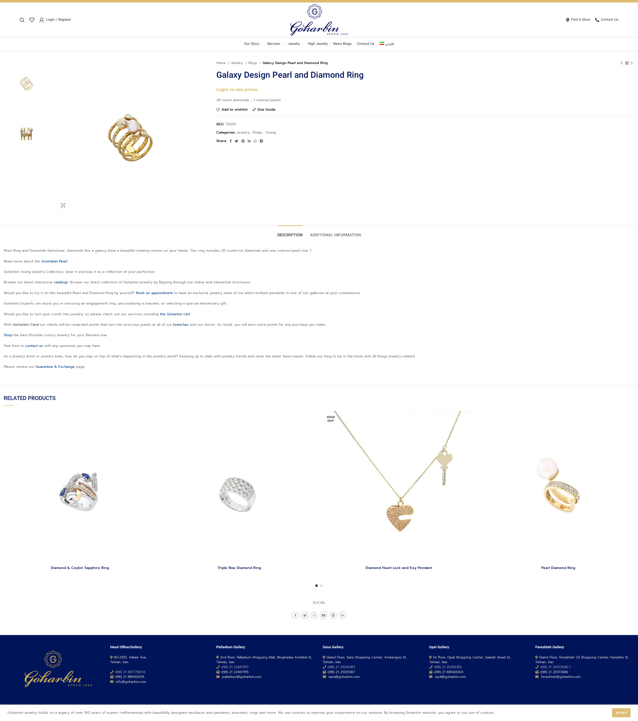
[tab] (290, 232)
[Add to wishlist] (152, 419)
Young (270, 132)
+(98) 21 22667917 (234, 667)
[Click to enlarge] (63, 205)
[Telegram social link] (261, 141)
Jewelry (237, 63)
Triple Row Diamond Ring (239, 567)
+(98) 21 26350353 (448, 667)
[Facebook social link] (230, 141)
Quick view (152, 430)
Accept (621, 713)
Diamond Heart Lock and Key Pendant (399, 567)
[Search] (22, 20)
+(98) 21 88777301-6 (130, 672)
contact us (34, 345)
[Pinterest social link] (243, 141)
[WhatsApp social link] (255, 141)
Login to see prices (236, 89)
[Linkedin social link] (249, 141)
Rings (253, 63)
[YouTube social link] (323, 615)
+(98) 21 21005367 (341, 667)
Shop (8, 335)
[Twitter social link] (236, 141)
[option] (27, 83)
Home (221, 63)
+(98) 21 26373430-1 (555, 667)
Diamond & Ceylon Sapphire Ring (80, 567)
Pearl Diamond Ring (558, 567)
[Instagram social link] (314, 615)
